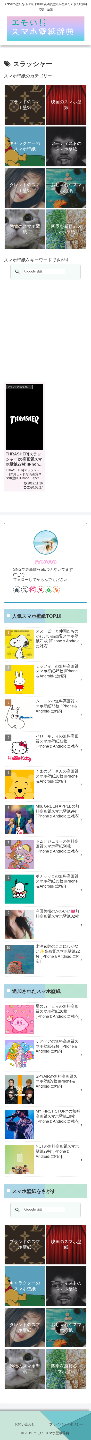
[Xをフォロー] (24, 589)
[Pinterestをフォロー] (40, 589)
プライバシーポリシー (66, 1424)
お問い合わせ (25, 1424)
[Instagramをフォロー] (32, 589)
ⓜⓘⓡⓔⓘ (46, 562)
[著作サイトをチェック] (16, 589)
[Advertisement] (45, 331)
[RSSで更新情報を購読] (56, 589)
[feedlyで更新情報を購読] (48, 589)
